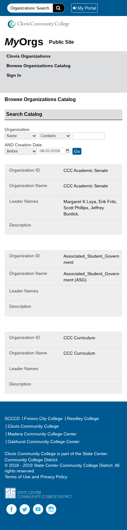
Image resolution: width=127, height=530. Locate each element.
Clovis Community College (32, 426)
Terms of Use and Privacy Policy (36, 476)
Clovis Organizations (28, 56)
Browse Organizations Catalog (38, 65)
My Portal (87, 8)
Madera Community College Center (41, 433)
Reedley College (82, 418)
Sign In (13, 75)
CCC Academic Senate (85, 170)
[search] (59, 8)
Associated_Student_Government (91, 259)
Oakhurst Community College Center (43, 441)
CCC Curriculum (79, 337)
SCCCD (12, 418)
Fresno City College (42, 418)
